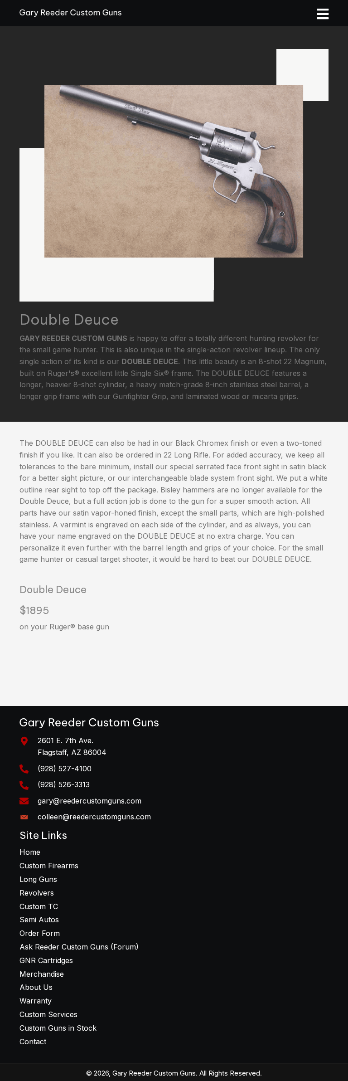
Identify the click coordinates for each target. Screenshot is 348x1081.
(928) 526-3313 (64, 784)
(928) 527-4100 (65, 768)
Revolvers (36, 892)
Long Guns (38, 879)
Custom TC (38, 906)
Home (29, 852)
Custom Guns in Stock (58, 1027)
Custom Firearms (48, 865)
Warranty (35, 1000)
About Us (36, 987)
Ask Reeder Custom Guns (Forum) (79, 946)
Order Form (39, 933)
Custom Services (48, 1014)
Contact (32, 1041)
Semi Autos (39, 919)
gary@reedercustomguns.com (89, 800)
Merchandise (41, 974)
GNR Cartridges (46, 960)
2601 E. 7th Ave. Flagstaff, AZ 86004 (72, 746)
